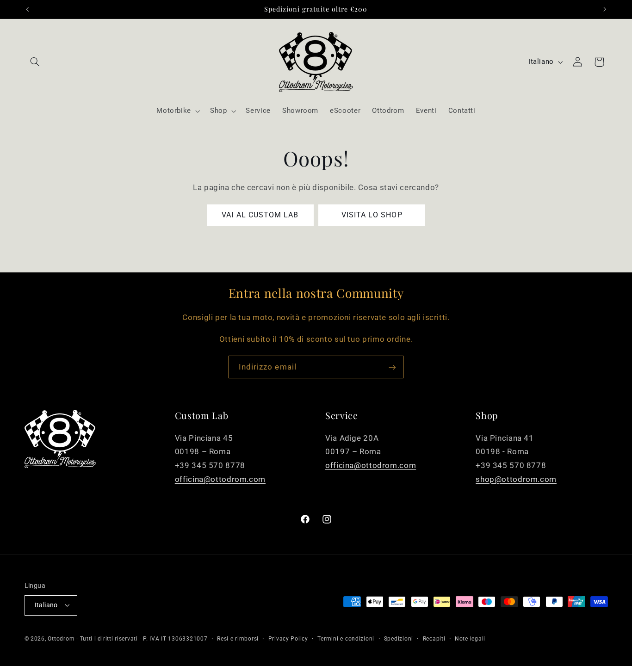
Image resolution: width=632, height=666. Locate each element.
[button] (35, 62)
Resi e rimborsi (238, 638)
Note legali (470, 638)
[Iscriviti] (392, 367)
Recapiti (434, 638)
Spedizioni (398, 638)
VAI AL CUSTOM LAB (260, 214)
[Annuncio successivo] (605, 9)
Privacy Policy (288, 638)
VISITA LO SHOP (372, 214)
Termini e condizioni (345, 638)
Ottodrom (61, 638)
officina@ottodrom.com (220, 479)
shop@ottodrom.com (516, 479)
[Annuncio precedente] (27, 9)
